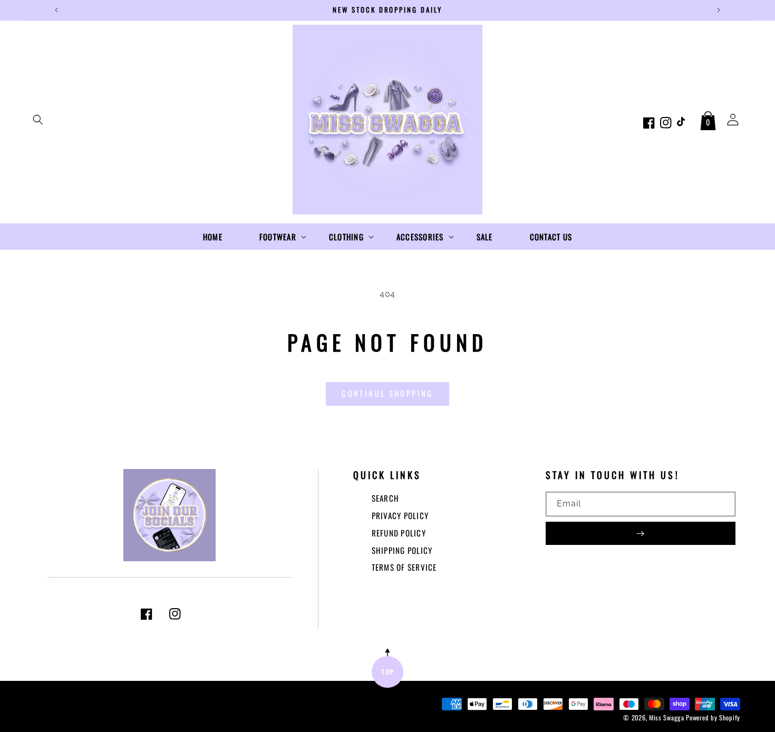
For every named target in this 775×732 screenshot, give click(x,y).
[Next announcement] (718, 10)
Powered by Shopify (713, 718)
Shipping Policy (402, 550)
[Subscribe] (640, 533)
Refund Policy (399, 533)
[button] (38, 119)
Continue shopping (387, 393)
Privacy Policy (400, 515)
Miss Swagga (666, 718)
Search (386, 498)
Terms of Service (404, 567)
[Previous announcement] (56, 10)
